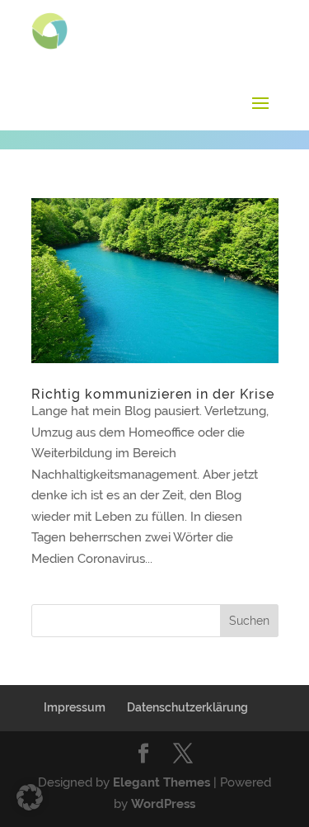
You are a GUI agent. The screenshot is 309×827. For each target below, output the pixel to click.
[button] (29, 797)
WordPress (163, 803)
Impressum (74, 707)
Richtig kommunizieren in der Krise (152, 394)
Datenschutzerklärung (187, 707)
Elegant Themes (161, 782)
